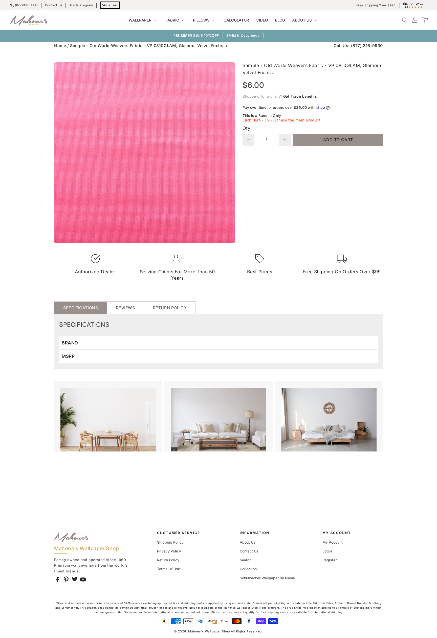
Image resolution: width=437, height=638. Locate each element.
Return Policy (168, 560)
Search (245, 560)
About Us (247, 542)
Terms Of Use (168, 569)
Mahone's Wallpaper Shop (209, 631)
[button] (143, 20)
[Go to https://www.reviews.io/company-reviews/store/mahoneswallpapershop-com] (414, 5)
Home (60, 45)
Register (329, 560)
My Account (332, 542)
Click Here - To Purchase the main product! (282, 120)
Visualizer (110, 5)
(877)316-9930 (26, 5)
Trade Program (81, 5)
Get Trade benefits (300, 96)
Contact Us (53, 5)
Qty (246, 128)
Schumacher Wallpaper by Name (267, 578)
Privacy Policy (169, 551)
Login (327, 551)
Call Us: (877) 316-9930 (358, 45)
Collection (248, 569)
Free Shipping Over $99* (375, 5)
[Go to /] (29, 20)
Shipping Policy (170, 542)
